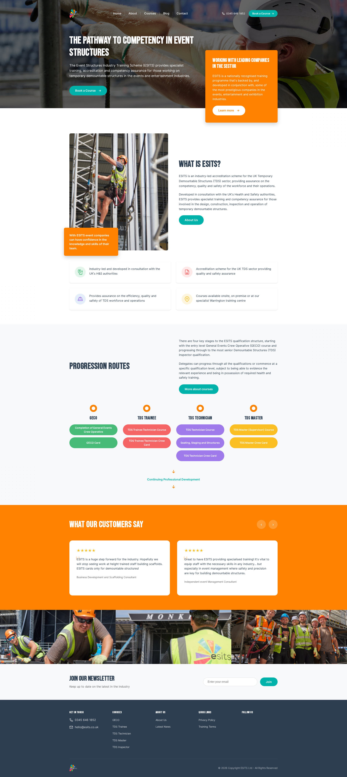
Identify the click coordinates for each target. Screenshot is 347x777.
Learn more (226, 110)
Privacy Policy (207, 719)
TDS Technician (121, 733)
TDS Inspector (120, 747)
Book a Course (263, 13)
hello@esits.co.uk (86, 727)
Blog (166, 13)
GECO (115, 719)
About (132, 13)
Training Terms (207, 726)
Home (117, 13)
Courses (150, 13)
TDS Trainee (119, 726)
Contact (182, 13)
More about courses (199, 389)
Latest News (163, 726)
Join (269, 682)
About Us (191, 220)
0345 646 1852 (235, 13)
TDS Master (119, 740)
